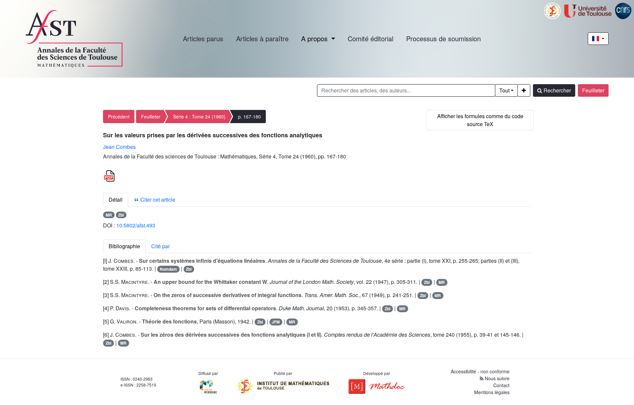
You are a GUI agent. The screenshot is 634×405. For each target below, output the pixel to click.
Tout (504, 90)
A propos (315, 38)
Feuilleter (593, 90)
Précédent (118, 116)
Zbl (121, 215)
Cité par (160, 246)
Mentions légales (492, 392)
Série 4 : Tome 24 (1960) (199, 116)
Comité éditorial (370, 38)
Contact (501, 385)
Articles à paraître (262, 38)
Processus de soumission (443, 38)
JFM (276, 322)
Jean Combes (119, 147)
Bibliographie (124, 246)
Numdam (168, 269)
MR (109, 215)
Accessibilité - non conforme (480, 371)
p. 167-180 (249, 116)
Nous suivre (496, 378)
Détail (116, 199)
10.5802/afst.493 (135, 225)
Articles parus (203, 38)
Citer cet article (157, 199)
